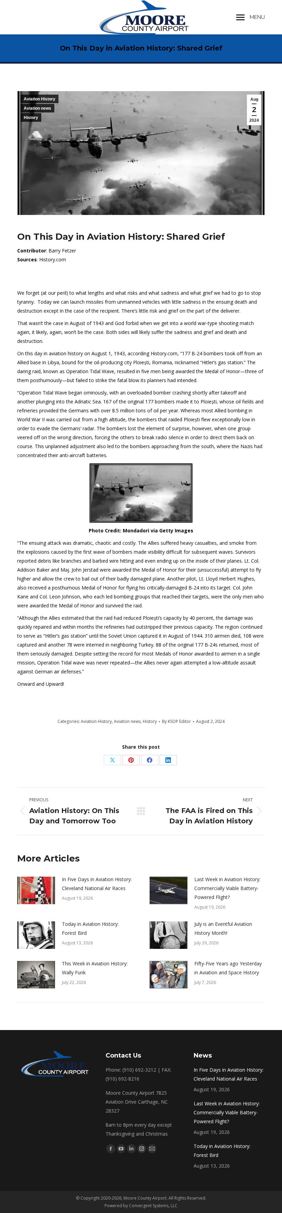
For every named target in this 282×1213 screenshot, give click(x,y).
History (31, 117)
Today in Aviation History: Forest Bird (90, 928)
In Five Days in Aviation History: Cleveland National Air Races (97, 883)
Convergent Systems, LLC (153, 1206)
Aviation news (37, 108)
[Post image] (36, 890)
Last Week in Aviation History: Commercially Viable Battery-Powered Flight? (227, 888)
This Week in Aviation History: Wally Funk (95, 968)
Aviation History (39, 99)
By (176, 721)
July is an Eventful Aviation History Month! (223, 928)
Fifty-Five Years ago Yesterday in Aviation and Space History (228, 968)
